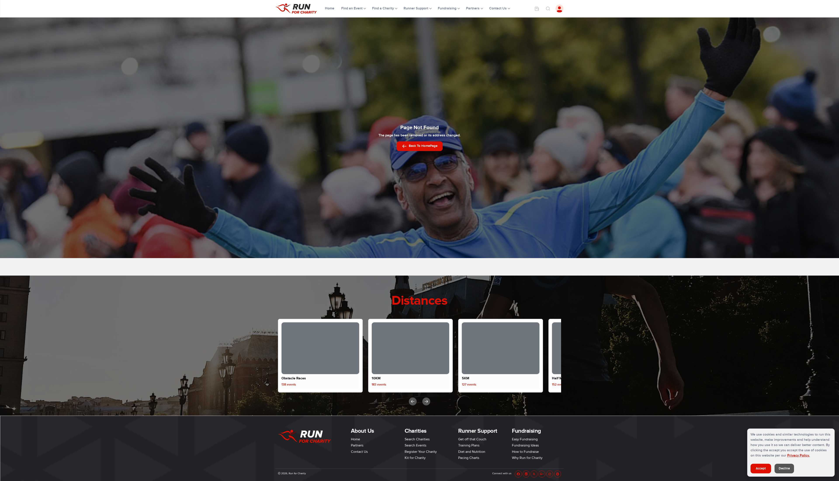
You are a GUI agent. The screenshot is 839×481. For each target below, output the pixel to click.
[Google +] (541, 474)
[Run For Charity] (298, 8)
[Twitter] (533, 474)
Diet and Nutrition (471, 452)
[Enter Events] (536, 8)
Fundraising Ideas (525, 445)
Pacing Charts (468, 458)
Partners (357, 445)
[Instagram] (549, 474)
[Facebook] (518, 474)
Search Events (415, 445)
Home (330, 8)
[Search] (547, 8)
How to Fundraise (525, 452)
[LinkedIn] (526, 474)
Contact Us (359, 452)
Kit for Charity (415, 458)
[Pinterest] (557, 474)
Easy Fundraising (525, 439)
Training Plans (468, 445)
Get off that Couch (472, 439)
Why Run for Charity (527, 458)
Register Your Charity (421, 452)
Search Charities (417, 439)
